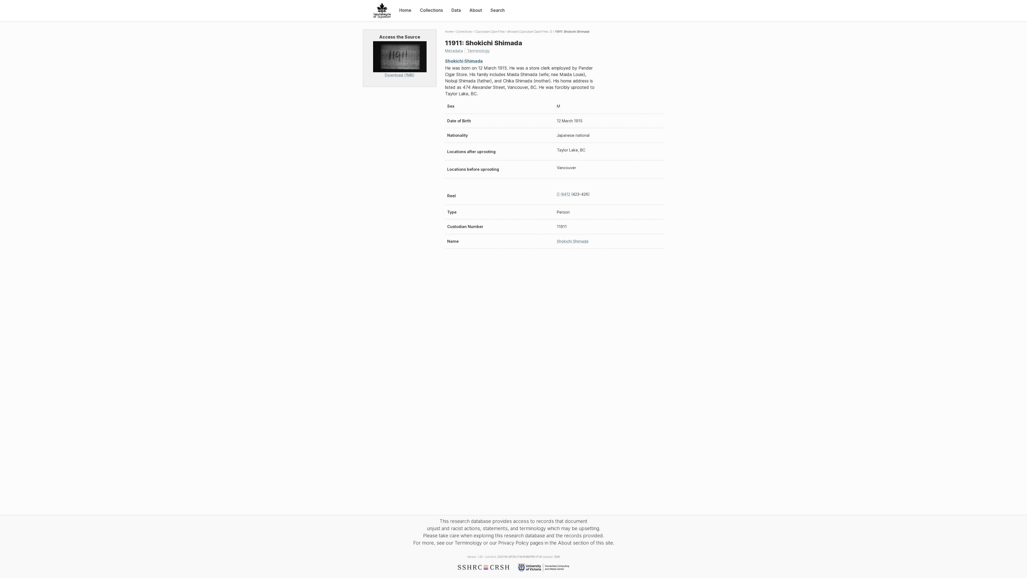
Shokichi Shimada (464, 61)
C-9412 (563, 194)
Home (405, 10)
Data (456, 10)
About (475, 10)
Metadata (454, 50)
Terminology (478, 50)
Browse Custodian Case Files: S (530, 31)
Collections (431, 10)
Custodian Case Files (490, 31)
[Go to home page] (382, 10)
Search (497, 10)
